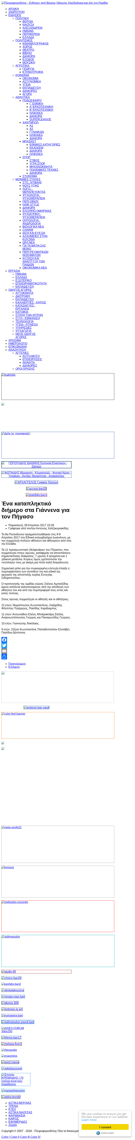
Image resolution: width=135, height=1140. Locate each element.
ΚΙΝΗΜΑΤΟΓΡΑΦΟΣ (35, 43)
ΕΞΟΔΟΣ (28, 59)
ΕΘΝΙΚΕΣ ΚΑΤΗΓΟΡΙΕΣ (45, 144)
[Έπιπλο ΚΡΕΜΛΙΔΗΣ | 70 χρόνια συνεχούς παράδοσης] (15, 1084)
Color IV (35, 1136)
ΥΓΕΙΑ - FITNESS (26, 324)
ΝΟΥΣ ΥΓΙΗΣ (30, 185)
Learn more (89, 1119)
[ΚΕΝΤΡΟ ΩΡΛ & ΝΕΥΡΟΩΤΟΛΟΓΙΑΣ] (11, 984)
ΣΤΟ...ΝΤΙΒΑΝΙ (31, 182)
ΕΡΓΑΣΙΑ (14, 270)
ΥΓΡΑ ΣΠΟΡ (37, 163)
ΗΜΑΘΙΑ (28, 30)
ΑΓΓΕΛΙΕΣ (22, 352)
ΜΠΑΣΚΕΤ (29, 141)
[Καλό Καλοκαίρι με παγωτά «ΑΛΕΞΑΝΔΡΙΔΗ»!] (36, 785)
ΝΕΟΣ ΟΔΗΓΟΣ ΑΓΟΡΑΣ (25, 336)
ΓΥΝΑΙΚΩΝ (37, 131)
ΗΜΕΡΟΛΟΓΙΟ (17, 343)
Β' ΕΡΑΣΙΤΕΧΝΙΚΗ (41, 109)
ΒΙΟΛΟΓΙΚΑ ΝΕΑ (33, 226)
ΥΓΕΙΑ (26, 84)
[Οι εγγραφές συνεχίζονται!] (36, 916)
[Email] (36, 651)
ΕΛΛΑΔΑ (28, 37)
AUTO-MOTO (31, 356)
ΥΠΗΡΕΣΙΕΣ (23, 327)
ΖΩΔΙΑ (12, 1125)
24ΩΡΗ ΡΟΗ (16, 12)
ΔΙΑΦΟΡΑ (28, 56)
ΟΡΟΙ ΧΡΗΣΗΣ (25, 368)
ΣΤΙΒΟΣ (35, 160)
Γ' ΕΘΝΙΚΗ (36, 103)
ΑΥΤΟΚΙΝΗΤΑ (24, 292)
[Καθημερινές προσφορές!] (36, 445)
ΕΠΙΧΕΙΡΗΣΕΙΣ (32, 359)
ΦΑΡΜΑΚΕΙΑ (16, 1115)
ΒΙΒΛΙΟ (27, 53)
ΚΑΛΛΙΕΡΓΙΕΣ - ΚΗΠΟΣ (30, 302)
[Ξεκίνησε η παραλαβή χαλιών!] (11, 1037)
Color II (14, 1136)
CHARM (27, 229)
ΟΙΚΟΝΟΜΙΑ (30, 78)
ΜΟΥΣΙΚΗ (28, 62)
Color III (25, 1136)
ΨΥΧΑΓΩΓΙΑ (23, 330)
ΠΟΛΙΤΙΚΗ (22, 18)
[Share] (36, 656)
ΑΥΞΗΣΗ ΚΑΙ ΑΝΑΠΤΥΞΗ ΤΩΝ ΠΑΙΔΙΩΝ (33, 261)
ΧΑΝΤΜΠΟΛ (30, 122)
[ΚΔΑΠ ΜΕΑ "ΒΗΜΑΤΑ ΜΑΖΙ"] (13, 996)
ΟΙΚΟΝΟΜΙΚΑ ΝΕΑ (34, 267)
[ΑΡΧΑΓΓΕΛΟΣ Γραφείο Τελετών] (36, 482)
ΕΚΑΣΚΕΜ (36, 147)
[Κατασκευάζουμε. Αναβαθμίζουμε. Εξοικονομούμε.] (36, 494)
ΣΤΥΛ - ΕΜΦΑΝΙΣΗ (27, 318)
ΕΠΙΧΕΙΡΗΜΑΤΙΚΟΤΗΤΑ (31, 283)
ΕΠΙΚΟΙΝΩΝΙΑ (17, 346)
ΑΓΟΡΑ (27, 94)
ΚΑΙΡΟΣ (13, 1118)
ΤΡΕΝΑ (13, 1106)
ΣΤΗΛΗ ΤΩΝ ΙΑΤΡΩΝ (29, 315)
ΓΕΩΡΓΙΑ (28, 68)
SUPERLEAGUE (40, 119)
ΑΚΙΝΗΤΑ (28, 362)
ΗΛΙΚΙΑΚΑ (36, 113)
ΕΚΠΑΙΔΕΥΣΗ (31, 87)
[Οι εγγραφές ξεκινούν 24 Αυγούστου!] (11, 977)
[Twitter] (36, 645)
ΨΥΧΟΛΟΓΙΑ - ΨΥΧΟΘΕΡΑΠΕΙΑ (33, 197)
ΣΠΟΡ (26, 157)
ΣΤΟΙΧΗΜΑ (29, 176)
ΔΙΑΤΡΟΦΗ (22, 296)
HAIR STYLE (30, 204)
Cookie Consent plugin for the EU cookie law (105, 1133)
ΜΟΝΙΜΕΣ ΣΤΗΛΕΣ (28, 179)
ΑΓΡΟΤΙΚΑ (22, 65)
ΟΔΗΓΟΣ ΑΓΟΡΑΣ (20, 289)
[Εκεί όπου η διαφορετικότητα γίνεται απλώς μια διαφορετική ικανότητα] (11, 1068)
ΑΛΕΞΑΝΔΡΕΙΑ (32, 27)
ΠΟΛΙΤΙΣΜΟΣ (24, 40)
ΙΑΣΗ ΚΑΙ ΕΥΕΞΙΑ (33, 233)
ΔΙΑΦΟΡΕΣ (29, 90)
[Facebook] (36, 640)
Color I (5, 1136)
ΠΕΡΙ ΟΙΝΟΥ (30, 201)
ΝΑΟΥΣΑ (28, 24)
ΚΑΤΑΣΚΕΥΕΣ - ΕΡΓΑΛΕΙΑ (25, 307)
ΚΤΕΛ (12, 1109)
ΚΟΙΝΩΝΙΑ (22, 75)
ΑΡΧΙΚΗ (13, 8)
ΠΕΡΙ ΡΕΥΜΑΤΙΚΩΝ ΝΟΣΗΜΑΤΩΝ (35, 253)
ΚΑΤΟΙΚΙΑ (21, 311)
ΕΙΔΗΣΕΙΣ (14, 15)
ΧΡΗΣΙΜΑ (14, 340)
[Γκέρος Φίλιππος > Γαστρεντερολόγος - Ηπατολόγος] (9, 1002)
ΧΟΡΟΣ (27, 46)
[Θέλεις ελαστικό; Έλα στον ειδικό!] (36, 386)
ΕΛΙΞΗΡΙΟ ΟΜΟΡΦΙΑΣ (37, 210)
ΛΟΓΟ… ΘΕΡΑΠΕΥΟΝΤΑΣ (34, 190)
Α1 (31, 125)
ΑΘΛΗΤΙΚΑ (22, 97)
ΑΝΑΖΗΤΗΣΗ (17, 349)
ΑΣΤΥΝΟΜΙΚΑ (31, 81)
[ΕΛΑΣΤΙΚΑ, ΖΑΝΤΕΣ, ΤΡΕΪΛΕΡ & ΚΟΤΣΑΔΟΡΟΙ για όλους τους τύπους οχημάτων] (36, 466)
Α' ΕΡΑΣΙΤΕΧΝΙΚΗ (41, 106)
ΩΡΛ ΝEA (28, 242)
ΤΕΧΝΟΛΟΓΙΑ (24, 321)
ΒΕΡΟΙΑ (27, 21)
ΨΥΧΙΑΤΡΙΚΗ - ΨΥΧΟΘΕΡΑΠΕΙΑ (33, 216)
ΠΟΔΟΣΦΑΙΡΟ (31, 100)
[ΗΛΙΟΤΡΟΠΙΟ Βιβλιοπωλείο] (12, 1009)
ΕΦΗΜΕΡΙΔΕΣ (17, 1121)
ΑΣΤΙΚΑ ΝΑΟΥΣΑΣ (20, 1112)
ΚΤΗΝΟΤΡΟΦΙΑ (32, 72)
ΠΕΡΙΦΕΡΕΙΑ (31, 34)
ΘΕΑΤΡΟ (28, 49)
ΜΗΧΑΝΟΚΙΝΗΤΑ (41, 166)
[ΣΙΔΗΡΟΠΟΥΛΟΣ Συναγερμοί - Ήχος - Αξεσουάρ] (17, 1021)
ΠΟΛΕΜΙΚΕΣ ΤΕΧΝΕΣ (44, 169)
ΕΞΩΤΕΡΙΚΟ (23, 280)
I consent (105, 1127)
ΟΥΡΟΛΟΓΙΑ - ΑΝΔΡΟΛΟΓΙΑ (31, 222)
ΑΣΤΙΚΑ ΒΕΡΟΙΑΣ (19, 1102)
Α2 (31, 128)
